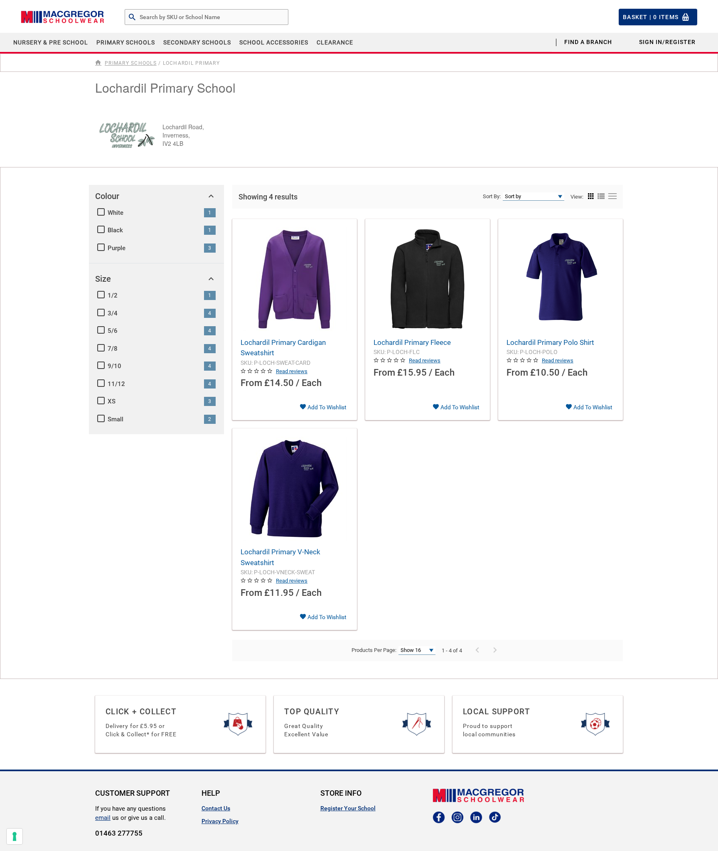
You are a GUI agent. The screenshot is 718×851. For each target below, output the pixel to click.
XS (112, 401)
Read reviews (291, 371)
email (103, 817)
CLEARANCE (335, 42)
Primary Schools (125, 42)
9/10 (114, 366)
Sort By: (492, 196)
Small (115, 419)
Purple (116, 248)
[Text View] (611, 196)
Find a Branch (588, 42)
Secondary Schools (197, 42)
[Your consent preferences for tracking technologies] (14, 836)
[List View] (600, 196)
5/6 (113, 330)
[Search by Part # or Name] (132, 17)
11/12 (116, 384)
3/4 (113, 313)
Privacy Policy (220, 821)
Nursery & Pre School (50, 42)
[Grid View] (591, 196)
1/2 (113, 295)
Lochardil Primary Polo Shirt (550, 342)
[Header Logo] (62, 17)
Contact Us (216, 808)
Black (115, 230)
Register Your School (348, 808)
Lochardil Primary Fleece (412, 342)
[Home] (99, 62)
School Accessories (273, 42)
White (115, 212)
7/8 (113, 348)
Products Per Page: (374, 650)
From (251, 383)
